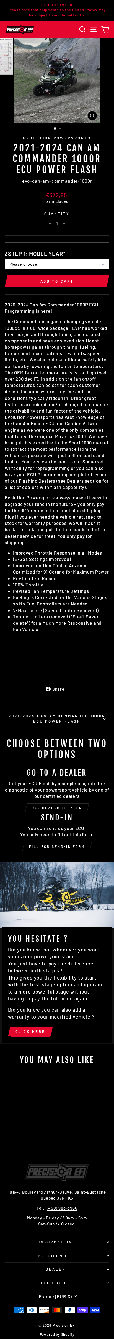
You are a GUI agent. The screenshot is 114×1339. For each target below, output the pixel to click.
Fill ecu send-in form (57, 846)
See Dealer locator (57, 808)
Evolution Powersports (57, 138)
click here (30, 1031)
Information (56, 1242)
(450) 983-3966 (62, 1207)
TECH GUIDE (55, 1283)
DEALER (56, 1269)
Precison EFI (56, 1256)
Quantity (57, 213)
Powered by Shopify (57, 1334)
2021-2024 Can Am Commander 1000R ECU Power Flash (57, 718)
